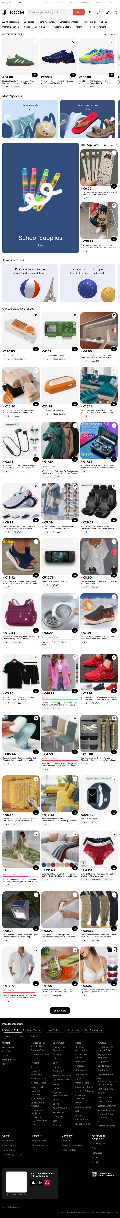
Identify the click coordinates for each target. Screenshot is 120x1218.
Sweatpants (81, 1070)
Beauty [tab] (8, 1036)
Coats (78, 1043)
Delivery (61, 2)
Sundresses (80, 1066)
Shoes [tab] (21, 1036)
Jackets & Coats (38, 1078)
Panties (78, 1102)
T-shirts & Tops (38, 1050)
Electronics (29, 22)
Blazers (78, 1115)
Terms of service (40, 1145)
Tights (78, 1078)
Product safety (69, 1150)
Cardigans (58, 1116)
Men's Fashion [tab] (34, 1030)
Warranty (73, 2)
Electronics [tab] (73, 1030)
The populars (89, 145)
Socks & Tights (38, 1098)
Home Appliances (47, 22)
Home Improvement (96, 27)
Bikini (55, 1120)
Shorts (56, 1099)
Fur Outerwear (82, 1119)
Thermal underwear (107, 1125)
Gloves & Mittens (106, 1101)
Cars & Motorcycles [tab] (94, 1030)
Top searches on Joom (104, 2)
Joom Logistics (98, 1143)
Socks (33, 1124)
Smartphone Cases (69, 22)
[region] (60, 63)
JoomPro (95, 1157)
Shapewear (103, 1061)
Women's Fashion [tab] (13, 1030)
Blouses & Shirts (38, 1082)
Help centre (48, 2)
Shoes (104, 22)
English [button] (8, 2)
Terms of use (8, 1150)
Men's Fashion (89, 22)
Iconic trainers (12, 34)
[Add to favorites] (35, 41)
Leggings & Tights (84, 1087)
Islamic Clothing (82, 1124)
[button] (33, 1183)
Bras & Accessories (62, 1075)
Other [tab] (32, 1036)
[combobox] (49, 12)
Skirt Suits (102, 1093)
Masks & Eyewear (106, 1110)
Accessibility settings (12, 1154)
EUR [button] (19, 2)
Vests (100, 1121)
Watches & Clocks (62, 27)
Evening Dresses (61, 1079)
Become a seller (39, 1140)
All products (109, 34)
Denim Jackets (105, 1097)
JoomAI (95, 1162)
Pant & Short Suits (61, 1108)
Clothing (6, 1043)
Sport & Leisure (42, 27)
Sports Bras (103, 1066)
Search (78, 12)
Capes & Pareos (105, 1074)
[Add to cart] (34, 75)
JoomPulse (96, 1153)
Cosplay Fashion (38, 1087)
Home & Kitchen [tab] (54, 1030)
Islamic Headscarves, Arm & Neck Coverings (107, 1081)
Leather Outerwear (107, 1105)
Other (5, 1064)
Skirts (55, 1062)
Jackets (57, 1058)
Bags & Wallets (9, 1059)
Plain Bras (80, 1061)
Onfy (93, 1148)
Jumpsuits (102, 1043)
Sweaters (57, 1067)
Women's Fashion (10, 27)
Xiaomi (79, 27)
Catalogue (85, 2)
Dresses (34, 1058)
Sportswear (58, 1043)
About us (66, 1140)
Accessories (8, 1047)
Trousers (35, 1062)
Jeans (56, 1084)
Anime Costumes (83, 1107)
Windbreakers (82, 1082)
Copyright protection (72, 1145)
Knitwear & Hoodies (40, 1054)
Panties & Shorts (105, 1089)
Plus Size (6, 1051)
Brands (26, 27)
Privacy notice (9, 1145)
